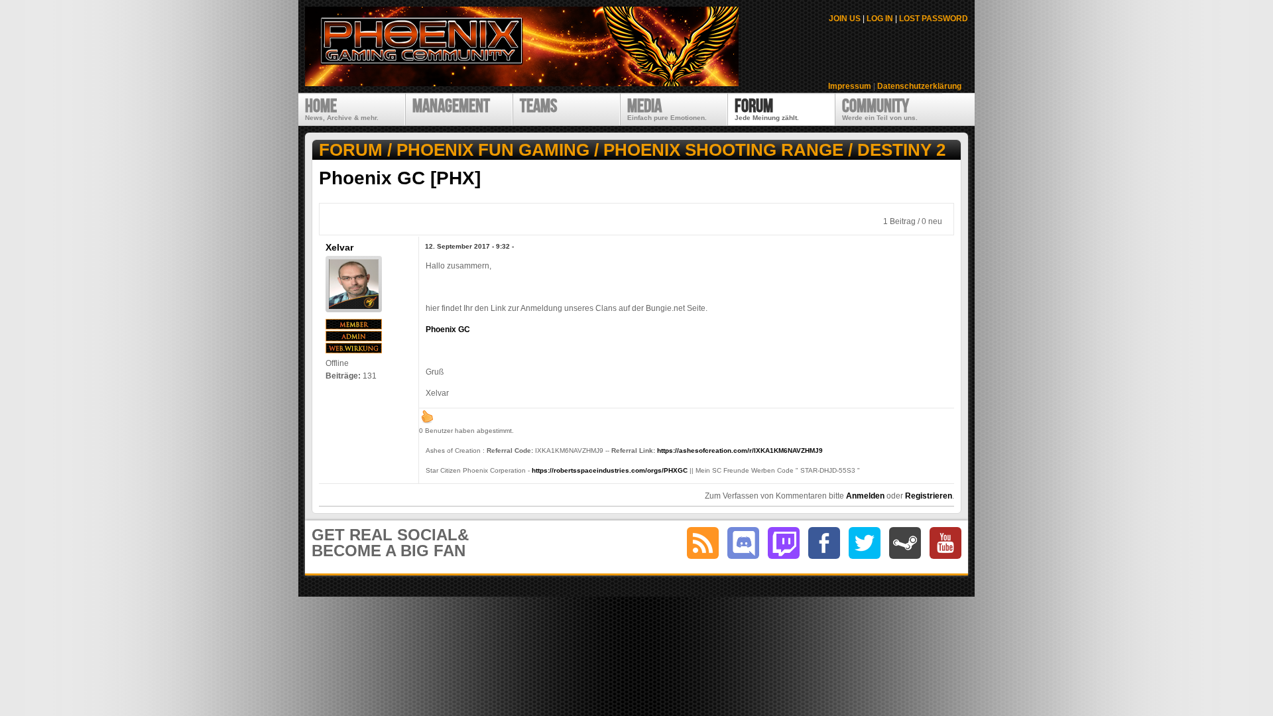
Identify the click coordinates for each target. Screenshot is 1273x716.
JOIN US (845, 18)
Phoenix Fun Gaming (492, 150)
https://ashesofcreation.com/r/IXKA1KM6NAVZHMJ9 (740, 450)
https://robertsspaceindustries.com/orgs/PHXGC (610, 470)
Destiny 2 (901, 150)
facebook (824, 543)
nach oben (427, 416)
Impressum (849, 86)
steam (905, 543)
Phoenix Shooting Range (723, 150)
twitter (864, 543)
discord (743, 543)
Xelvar (339, 247)
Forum (351, 150)
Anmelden (865, 496)
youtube (945, 543)
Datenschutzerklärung (919, 86)
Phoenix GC (448, 329)
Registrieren (928, 496)
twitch (784, 543)
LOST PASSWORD (933, 18)
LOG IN (880, 18)
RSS (703, 543)
